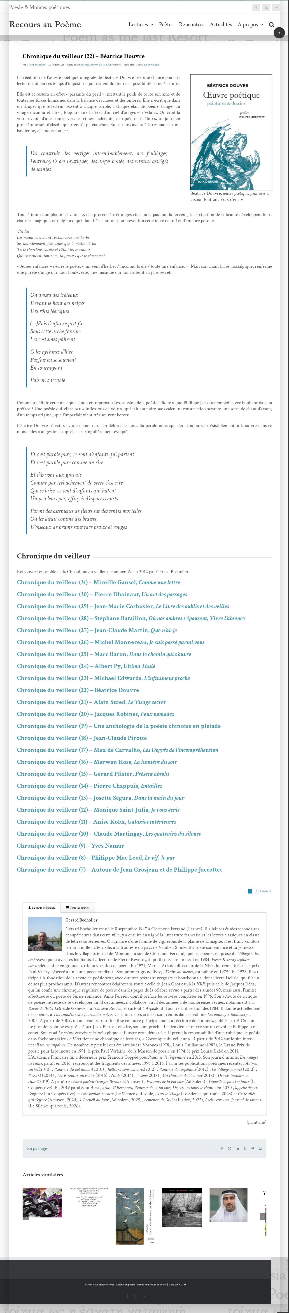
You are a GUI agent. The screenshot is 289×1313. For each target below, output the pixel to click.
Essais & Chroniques (110, 64)
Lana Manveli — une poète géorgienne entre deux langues (37, 1189)
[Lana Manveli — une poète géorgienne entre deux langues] (44, 1204)
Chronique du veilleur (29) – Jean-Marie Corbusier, (123, 606)
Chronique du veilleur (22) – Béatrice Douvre (78, 690)
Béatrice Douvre (89, 64)
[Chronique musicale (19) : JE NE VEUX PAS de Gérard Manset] (194, 1209)
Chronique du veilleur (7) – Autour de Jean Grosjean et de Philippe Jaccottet (119, 869)
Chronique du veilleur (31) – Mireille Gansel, (98, 582)
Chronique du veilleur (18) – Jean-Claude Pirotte (82, 738)
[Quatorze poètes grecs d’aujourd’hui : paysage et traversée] (94, 1199)
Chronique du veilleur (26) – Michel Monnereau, (111, 642)
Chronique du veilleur (147, 64)
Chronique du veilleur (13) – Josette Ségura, (100, 798)
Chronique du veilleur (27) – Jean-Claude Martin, (97, 630)
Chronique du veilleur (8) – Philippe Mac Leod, (96, 857)
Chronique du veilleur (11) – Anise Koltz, (96, 822)
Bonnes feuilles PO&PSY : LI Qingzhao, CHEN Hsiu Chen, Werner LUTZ (138, 1200)
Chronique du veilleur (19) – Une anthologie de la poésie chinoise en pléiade (119, 726)
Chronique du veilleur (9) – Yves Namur (70, 846)
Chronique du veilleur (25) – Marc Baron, (104, 654)
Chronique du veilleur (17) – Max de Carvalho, (117, 750)
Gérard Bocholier (36, 64)
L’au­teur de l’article (43, 908)
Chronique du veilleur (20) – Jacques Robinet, (95, 714)
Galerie (51, 1189)
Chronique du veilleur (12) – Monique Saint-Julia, (98, 810)
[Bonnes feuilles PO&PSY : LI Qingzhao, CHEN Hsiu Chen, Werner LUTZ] (144, 1219)
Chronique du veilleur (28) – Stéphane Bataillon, (131, 618)
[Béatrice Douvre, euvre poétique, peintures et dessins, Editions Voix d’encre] (231, 76)
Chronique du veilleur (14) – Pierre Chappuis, (89, 786)
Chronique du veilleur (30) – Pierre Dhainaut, (102, 594)
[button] (271, 24)
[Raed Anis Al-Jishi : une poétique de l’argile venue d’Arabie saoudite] (244, 1206)
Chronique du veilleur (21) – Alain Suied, (91, 702)
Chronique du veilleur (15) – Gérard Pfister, (93, 774)
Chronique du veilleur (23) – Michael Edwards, (103, 678)
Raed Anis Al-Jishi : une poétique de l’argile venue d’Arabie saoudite (238, 1191)
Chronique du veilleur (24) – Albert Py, (86, 666)
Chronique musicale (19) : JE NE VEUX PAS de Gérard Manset (188, 1194)
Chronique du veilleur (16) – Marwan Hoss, (97, 762)
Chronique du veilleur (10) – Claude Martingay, (109, 834)
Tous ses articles (79, 908)
